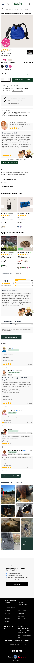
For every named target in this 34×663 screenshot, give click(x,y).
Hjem (2, 13)
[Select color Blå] (18, 227)
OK (26, 644)
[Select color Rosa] (10, 66)
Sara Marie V (11, 411)
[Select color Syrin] (21, 227)
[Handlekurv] (30, 4)
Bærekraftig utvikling (10, 607)
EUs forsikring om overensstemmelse (22, 605)
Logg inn (5, 115)
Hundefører (28, 13)
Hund (7, 13)
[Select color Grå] (25, 268)
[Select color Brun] (21, 268)
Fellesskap (18, 273)
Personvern (7, 618)
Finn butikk (20, 602)
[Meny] (3, 4)
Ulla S (9, 348)
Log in (17, 589)
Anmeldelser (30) (7, 273)
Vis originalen (5, 357)
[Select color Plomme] (6, 266)
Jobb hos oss (8, 615)
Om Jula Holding (22, 610)
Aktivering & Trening (16, 13)
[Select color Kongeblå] (6, 66)
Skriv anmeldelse (11, 337)
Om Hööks (7, 613)
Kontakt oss (7, 605)
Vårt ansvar (7, 610)
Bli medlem (17, 584)
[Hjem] (17, 3)
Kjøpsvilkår (7, 602)
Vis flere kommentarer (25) (10, 476)
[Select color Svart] (2, 66)
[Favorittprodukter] (25, 4)
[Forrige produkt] (2, 206)
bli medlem (13, 115)
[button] (17, 74)
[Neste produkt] (31, 206)
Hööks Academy (8, 628)
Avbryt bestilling (22, 618)
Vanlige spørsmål (22, 608)
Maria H (10, 371)
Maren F (10, 429)
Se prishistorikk (27, 62)
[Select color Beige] (4, 227)
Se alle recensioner (10, 163)
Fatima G (12, 122)
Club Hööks (21, 616)
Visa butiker (24, 88)
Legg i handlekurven (22, 79)
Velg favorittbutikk (17, 91)
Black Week (21, 613)
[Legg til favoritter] (31, 18)
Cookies (7, 621)
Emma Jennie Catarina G (15, 450)
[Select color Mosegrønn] (2, 266)
